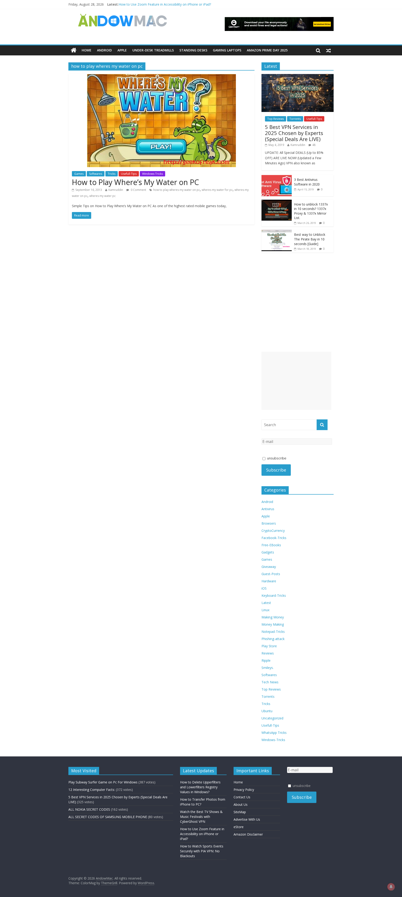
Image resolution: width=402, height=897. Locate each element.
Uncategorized (272, 718)
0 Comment (138, 190)
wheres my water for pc (217, 190)
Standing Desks (193, 50)
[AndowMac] (122, 16)
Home (86, 50)
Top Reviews (275, 119)
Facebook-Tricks (273, 538)
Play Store (269, 646)
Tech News (269, 682)
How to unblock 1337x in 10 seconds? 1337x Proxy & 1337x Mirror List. (311, 211)
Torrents (295, 119)
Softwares (95, 174)
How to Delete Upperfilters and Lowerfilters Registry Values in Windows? (200, 787)
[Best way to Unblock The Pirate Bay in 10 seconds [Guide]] (276, 232)
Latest (266, 602)
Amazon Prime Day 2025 (267, 50)
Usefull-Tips (129, 174)
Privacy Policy (244, 789)
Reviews (267, 653)
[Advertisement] (296, 381)
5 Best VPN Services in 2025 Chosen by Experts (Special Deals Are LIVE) (294, 133)
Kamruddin (115, 190)
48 (313, 145)
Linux (265, 610)
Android (104, 50)
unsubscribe (276, 458)
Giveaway (268, 566)
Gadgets (267, 552)
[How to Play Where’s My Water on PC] (161, 76)
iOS (264, 588)
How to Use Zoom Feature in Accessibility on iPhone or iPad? (165, 4)
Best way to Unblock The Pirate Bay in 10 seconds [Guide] (309, 239)
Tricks (111, 174)
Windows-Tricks (152, 174)
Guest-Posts (270, 574)
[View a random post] (328, 50)
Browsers (268, 523)
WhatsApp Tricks (274, 732)
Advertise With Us (247, 819)
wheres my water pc (102, 196)
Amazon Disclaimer (248, 834)
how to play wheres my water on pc (176, 190)
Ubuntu (266, 711)
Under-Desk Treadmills (153, 50)
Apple (122, 50)
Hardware (268, 581)
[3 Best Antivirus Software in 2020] (276, 177)
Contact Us (242, 797)
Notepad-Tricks (273, 631)
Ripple (266, 660)
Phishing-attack (273, 639)
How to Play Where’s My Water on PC (135, 182)
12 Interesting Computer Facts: (91, 789)
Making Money (272, 617)
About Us (241, 804)
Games (79, 174)
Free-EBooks (271, 545)
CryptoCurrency (273, 530)
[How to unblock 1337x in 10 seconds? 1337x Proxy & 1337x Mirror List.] (276, 202)
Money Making (272, 624)
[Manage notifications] (391, 886)
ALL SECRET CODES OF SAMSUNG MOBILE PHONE (107, 817)
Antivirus (267, 509)
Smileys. (267, 667)
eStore (239, 827)
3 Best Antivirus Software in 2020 (307, 181)
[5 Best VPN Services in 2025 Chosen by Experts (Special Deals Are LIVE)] (297, 76)
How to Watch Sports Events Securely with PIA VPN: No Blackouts (201, 851)
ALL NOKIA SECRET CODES (89, 809)
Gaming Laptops (227, 50)
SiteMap (240, 812)
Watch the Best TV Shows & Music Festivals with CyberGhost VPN (201, 816)
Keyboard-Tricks (273, 595)
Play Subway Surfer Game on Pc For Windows (102, 782)
